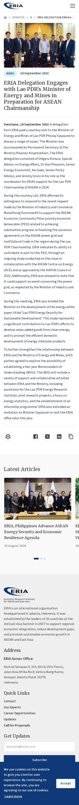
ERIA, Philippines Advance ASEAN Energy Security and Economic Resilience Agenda (36, 531)
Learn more (13, 796)
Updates (18, 17)
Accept (65, 783)
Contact (10, 701)
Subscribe (39, 760)
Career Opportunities (19, 713)
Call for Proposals (17, 725)
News (31, 17)
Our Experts (12, 707)
